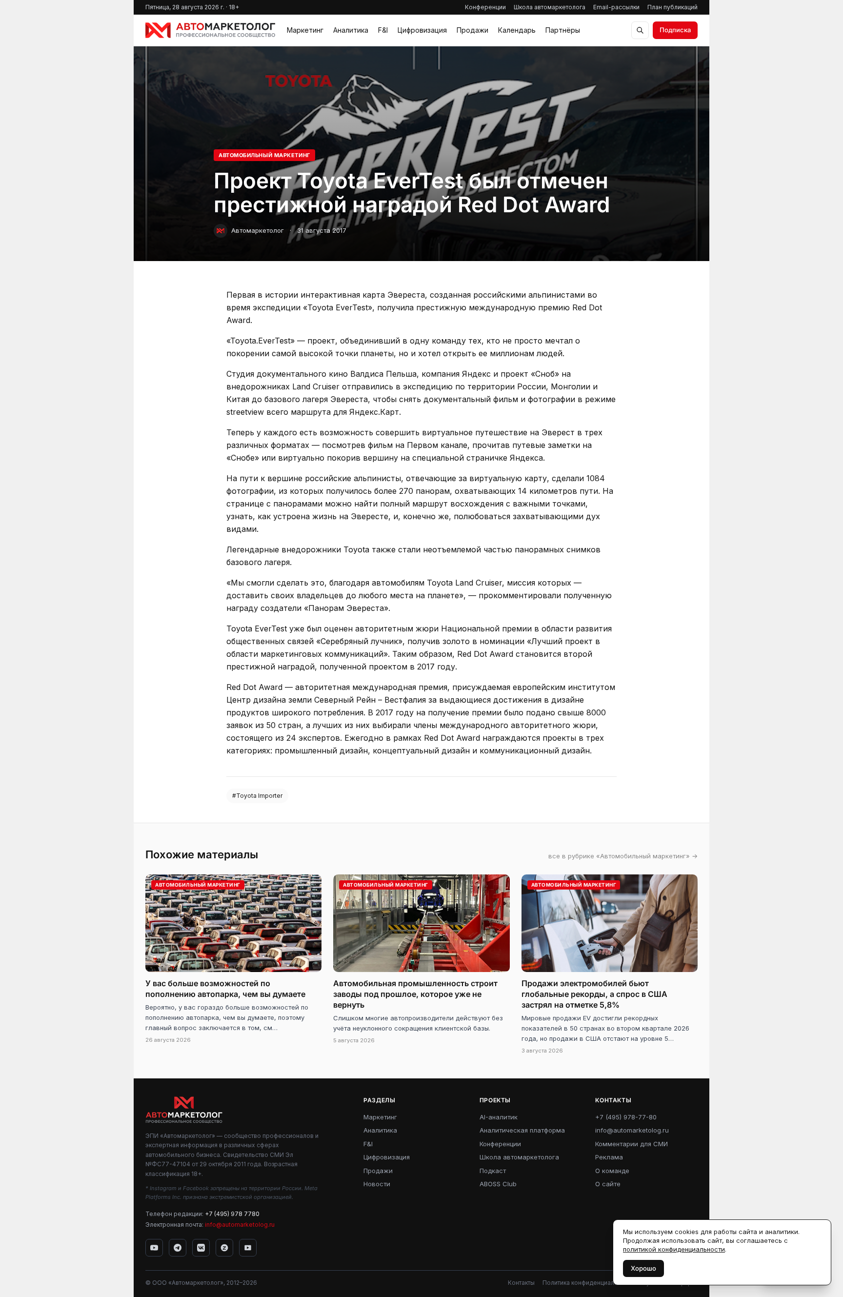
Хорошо (643, 1268)
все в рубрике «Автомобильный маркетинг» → (623, 856)
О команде (612, 1171)
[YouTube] (154, 1247)
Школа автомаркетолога (549, 7)
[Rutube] (248, 1247)
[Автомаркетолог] (210, 30)
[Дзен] (224, 1247)
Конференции (485, 7)
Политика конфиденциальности (588, 1282)
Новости (376, 1184)
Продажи (472, 30)
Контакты (521, 1282)
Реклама (609, 1157)
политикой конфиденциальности (674, 1249)
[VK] (201, 1247)
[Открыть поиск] (640, 30)
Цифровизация (422, 30)
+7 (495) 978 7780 (232, 1213)
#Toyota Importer (257, 795)
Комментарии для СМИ (631, 1144)
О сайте (608, 1184)
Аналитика (350, 30)
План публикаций (672, 7)
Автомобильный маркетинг (264, 155)
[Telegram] (177, 1247)
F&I (383, 30)
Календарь (517, 30)
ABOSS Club (498, 1184)
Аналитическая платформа (522, 1130)
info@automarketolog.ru (240, 1224)
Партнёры (562, 30)
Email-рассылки (616, 7)
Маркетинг (305, 30)
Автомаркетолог (257, 230)
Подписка (675, 30)
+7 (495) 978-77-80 (626, 1117)
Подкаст (493, 1171)
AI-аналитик (499, 1117)
